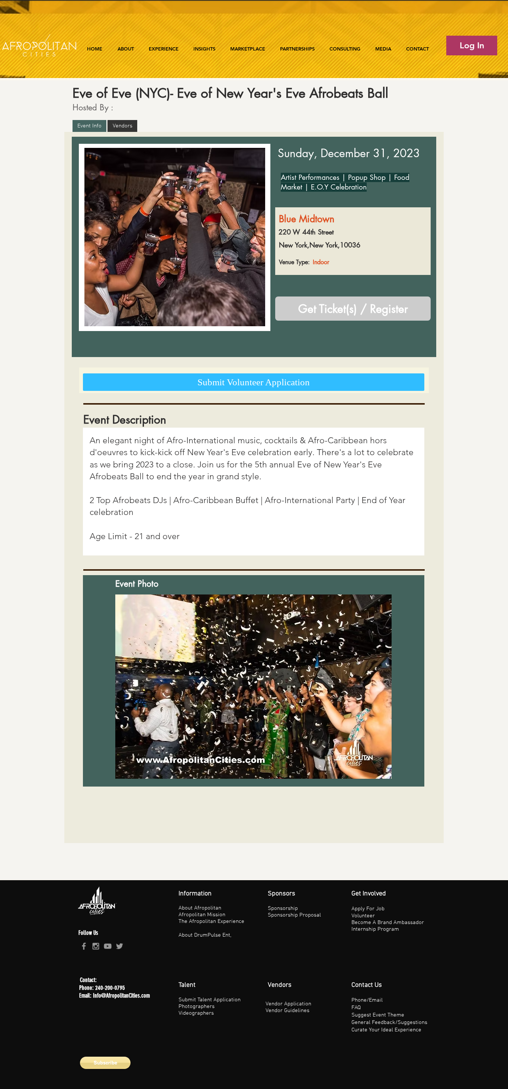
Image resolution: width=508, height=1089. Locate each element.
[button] (163, 45)
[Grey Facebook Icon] (84, 946)
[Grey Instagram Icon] (95, 946)
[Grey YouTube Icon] (107, 946)
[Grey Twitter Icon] (119, 946)
